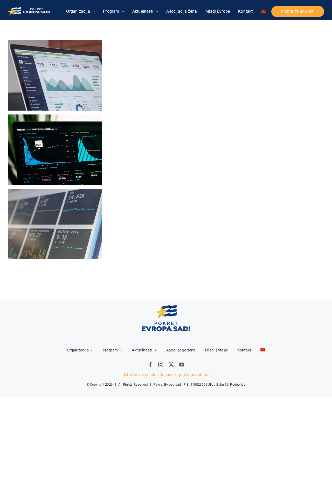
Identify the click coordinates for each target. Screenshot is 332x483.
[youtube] (181, 364)
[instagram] (160, 364)
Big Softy (54, 75)
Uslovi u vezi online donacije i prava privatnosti (166, 374)
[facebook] (150, 364)
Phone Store (54, 224)
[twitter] (171, 364)
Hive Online (54, 149)
